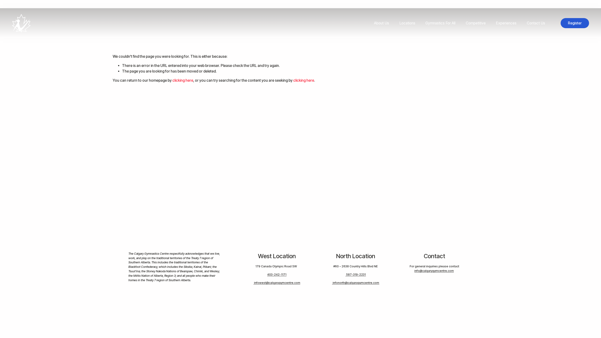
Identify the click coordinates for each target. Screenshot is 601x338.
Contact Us (536, 23)
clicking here (182, 80)
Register (575, 23)
